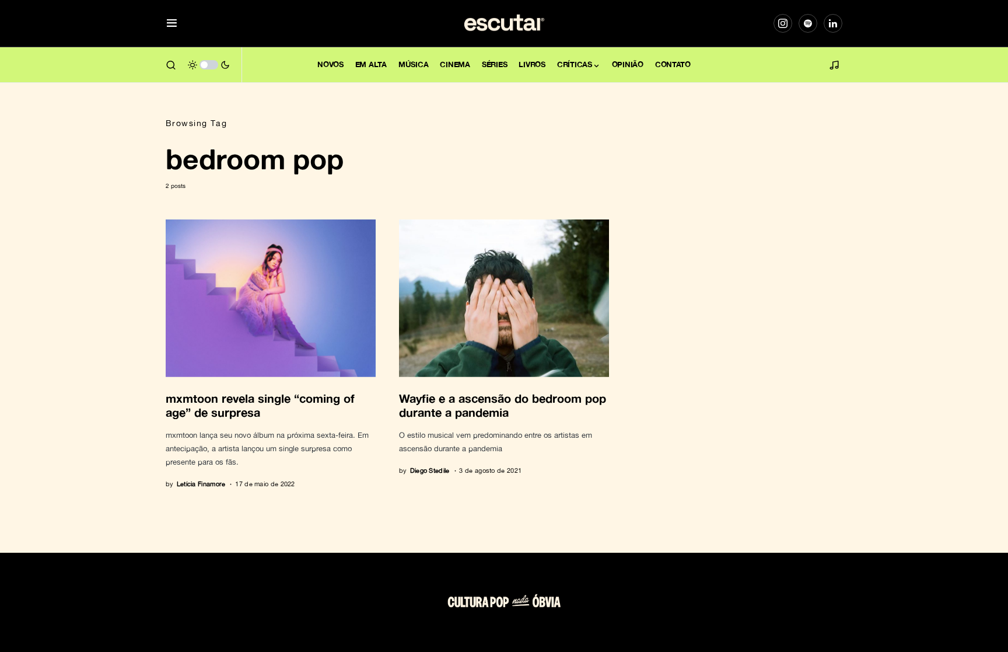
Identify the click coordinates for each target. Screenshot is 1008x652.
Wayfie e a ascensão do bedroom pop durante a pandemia (502, 405)
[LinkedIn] (833, 23)
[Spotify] (808, 23)
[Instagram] (783, 23)
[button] (172, 23)
